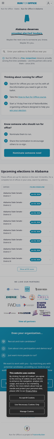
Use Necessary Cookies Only (27, 404)
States (16, 9)
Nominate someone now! (27, 152)
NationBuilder (39, 434)
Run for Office (7, 9)
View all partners (27, 321)
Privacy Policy (31, 391)
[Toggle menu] (3, 3)
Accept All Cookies (27, 398)
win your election (18, 110)
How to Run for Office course (32, 97)
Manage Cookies (27, 411)
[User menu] (49, 3)
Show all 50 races (27, 269)
